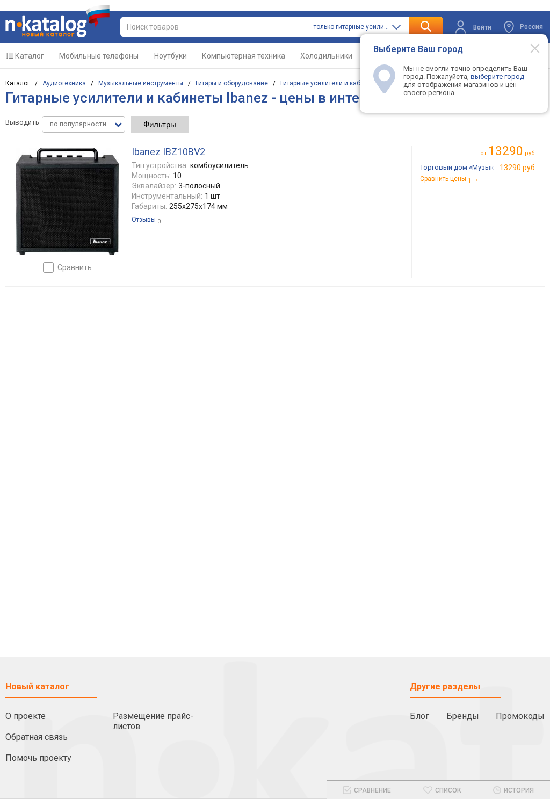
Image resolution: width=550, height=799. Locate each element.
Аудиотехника (64, 83)
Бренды (462, 716)
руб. (512, 151)
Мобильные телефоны (99, 56)
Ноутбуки (170, 56)
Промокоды (520, 716)
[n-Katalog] (57, 21)
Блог (419, 716)
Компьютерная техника (243, 56)
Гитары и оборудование (232, 83)
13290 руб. (518, 167)
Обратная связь (36, 737)
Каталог (29, 56)
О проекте (25, 716)
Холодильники (326, 56)
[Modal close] (529, 47)
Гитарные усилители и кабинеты (329, 83)
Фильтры (159, 124)
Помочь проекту (38, 758)
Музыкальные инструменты (140, 83)
